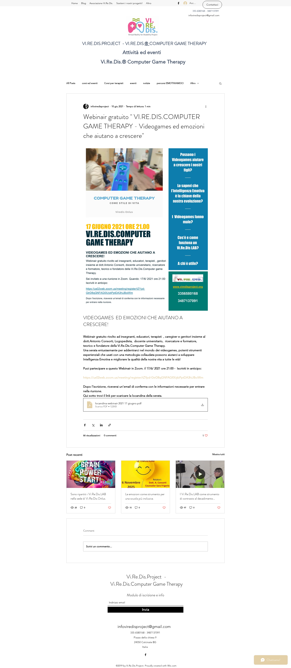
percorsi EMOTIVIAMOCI (170, 83)
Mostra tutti (218, 454)
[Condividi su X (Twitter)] (93, 425)
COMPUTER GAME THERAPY (178, 43)
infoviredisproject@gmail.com (203, 15)
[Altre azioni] (206, 106)
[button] (220, 83)
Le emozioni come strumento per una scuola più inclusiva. (145, 496)
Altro (193, 83)
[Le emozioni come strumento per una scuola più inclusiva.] (145, 474)
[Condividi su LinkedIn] (101, 425)
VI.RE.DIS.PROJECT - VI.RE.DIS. (113, 43)
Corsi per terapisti (113, 83)
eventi (133, 83)
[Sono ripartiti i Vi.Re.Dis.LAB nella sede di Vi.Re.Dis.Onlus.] (91, 474)
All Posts (70, 83)
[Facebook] (178, 3)
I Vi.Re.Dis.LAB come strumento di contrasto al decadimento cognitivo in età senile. (199, 496)
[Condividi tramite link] (109, 425)
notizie (146, 83)
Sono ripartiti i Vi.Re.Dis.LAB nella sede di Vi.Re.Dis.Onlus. (88, 496)
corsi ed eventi (90, 83)
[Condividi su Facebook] (84, 425)
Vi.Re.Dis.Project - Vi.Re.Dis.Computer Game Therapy (146, 580)
